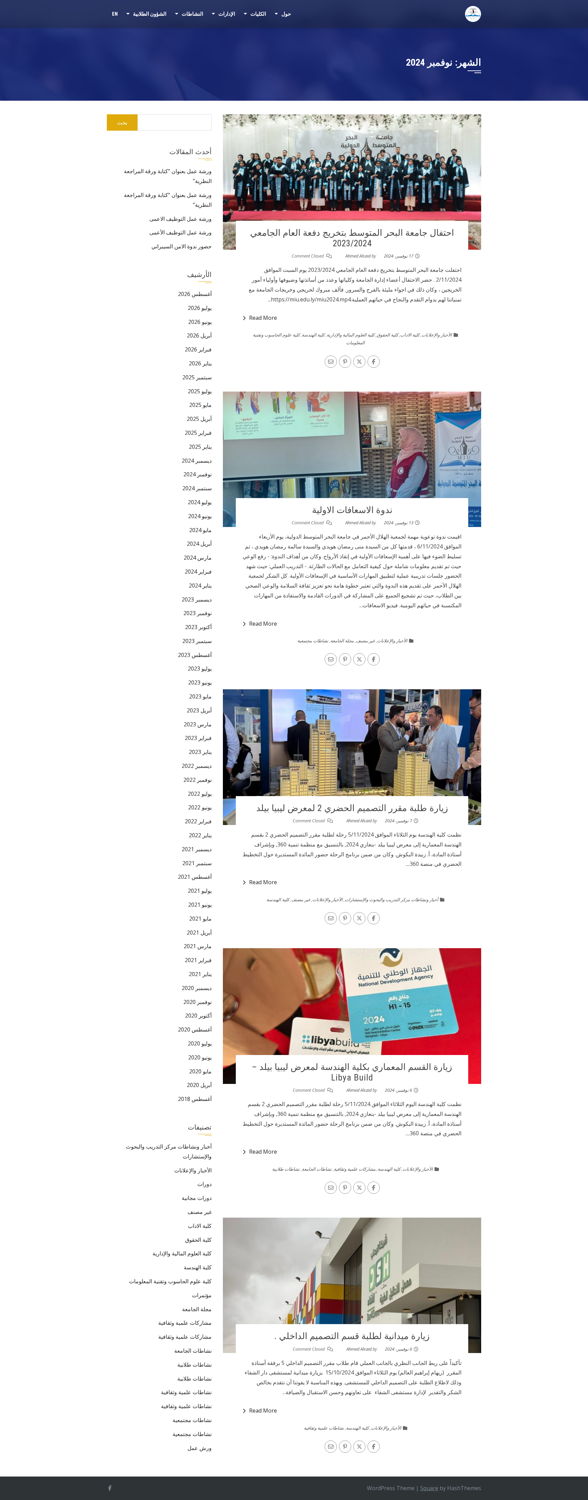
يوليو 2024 (200, 502)
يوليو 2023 (200, 668)
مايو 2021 (200, 918)
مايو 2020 (200, 1071)
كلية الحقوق (387, 335)
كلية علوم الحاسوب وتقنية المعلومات (170, 1281)
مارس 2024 (198, 557)
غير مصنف (365, 641)
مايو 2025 (200, 405)
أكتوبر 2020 (198, 1015)
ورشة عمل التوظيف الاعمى (180, 218)
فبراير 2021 (198, 960)
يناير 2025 (200, 446)
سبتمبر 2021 (197, 863)
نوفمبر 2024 (197, 474)
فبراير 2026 (198, 349)
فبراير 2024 (198, 571)
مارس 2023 (198, 724)
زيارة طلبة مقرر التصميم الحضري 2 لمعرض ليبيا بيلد (352, 808)
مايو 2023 (200, 696)
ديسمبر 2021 (197, 849)
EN (115, 14)
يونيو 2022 (200, 807)
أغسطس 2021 (195, 876)
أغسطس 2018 (195, 1099)
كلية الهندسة (313, 335)
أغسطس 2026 (195, 294)
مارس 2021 (198, 946)
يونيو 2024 (200, 516)
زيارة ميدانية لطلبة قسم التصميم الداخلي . (352, 1336)
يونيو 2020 (200, 1057)
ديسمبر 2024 (197, 460)
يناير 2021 (200, 974)
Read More (263, 318)
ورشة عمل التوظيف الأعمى (180, 232)
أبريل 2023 (199, 710)
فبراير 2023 (198, 738)
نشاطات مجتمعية (312, 641)
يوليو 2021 (200, 890)
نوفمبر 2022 (197, 780)
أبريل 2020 (199, 1085)
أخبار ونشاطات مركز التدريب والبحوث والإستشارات (391, 899)
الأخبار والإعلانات (437, 335)
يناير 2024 (200, 585)
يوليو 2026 (200, 308)
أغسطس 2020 (195, 1029)
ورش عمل (199, 1448)
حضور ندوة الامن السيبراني (181, 246)
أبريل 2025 (199, 419)
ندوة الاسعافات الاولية (352, 510)
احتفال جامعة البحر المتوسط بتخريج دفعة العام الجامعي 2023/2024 (352, 238)
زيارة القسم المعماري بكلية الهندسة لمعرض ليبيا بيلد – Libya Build (352, 1072)
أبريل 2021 (199, 932)
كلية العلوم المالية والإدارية (351, 335)
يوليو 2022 (200, 793)
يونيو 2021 (200, 904)
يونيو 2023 (200, 682)
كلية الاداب (410, 335)
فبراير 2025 (198, 432)
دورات (204, 1184)
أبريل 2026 (199, 335)
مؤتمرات (202, 1295)
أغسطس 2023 (195, 655)
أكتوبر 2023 (198, 627)
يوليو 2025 (200, 391)
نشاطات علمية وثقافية (324, 1428)
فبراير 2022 (198, 821)
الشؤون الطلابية (149, 14)
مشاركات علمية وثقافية (355, 1169)
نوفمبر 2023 (197, 613)
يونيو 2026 (200, 322)
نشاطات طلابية (286, 1169)
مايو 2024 (200, 530)
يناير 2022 (200, 835)
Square (429, 1488)
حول (286, 14)
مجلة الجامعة (342, 641)
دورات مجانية (197, 1198)
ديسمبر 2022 (197, 766)
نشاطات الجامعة (317, 1169)
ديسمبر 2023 (197, 599)
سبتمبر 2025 (197, 377)
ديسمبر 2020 (197, 988)
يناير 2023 (200, 752)
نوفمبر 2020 (197, 1002)
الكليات (258, 14)
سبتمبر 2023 (197, 641)
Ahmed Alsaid (358, 256)
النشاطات (192, 14)
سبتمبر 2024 (197, 488)
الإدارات (226, 14)
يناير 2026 (200, 363)
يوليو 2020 (200, 1043)
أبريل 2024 (199, 543)
